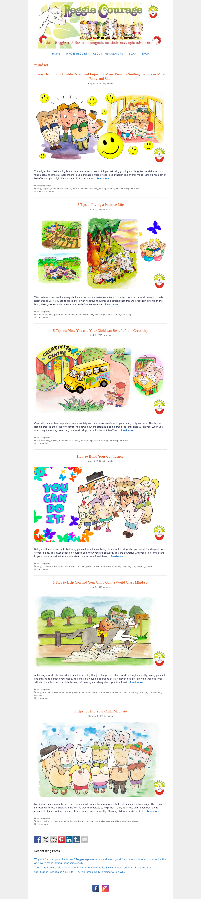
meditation (86, 692)
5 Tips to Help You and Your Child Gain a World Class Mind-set (100, 582)
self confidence (103, 566)
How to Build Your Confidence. (100, 456)
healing (54, 440)
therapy (104, 440)
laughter (46, 188)
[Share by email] (84, 839)
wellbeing (125, 188)
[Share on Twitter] (45, 839)
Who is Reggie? (76, 53)
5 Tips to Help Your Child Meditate (100, 711)
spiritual (116, 314)
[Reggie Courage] (100, 25)
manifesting (69, 314)
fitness (55, 692)
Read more (103, 178)
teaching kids (113, 188)
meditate (57, 821)
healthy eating (73, 692)
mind (78, 314)
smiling (102, 188)
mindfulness (57, 188)
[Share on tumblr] (76, 839)
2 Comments (43, 824)
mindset (67, 188)
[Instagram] (105, 888)
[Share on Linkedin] (69, 839)
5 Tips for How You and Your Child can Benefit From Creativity (100, 330)
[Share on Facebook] (37, 839)
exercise (46, 692)
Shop (145, 53)
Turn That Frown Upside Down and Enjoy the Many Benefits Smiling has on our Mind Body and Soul (93, 867)
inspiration (59, 566)
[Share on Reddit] (53, 839)
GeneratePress (124, 896)
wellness (135, 188)
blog (39, 188)
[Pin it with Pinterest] (61, 839)
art (38, 440)
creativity (45, 440)
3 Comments (43, 317)
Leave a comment (46, 191)
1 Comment (42, 443)
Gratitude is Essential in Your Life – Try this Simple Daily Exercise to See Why (79, 871)
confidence (48, 566)
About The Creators (108, 53)
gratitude (58, 314)
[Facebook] (95, 888)
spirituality (95, 440)
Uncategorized (44, 185)
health (62, 692)
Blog (132, 53)
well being (126, 314)
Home (56, 53)
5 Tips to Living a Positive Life (100, 205)
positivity (94, 188)
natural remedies (80, 188)
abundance (42, 314)
